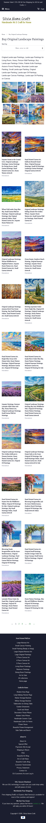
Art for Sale (23, 675)
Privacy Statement (23, 768)
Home (3, 34)
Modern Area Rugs (23, 692)
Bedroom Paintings (23, 669)
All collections (23, 678)
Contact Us (23, 771)
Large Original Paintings (23, 654)
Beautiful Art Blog (23, 756)
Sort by (4, 44)
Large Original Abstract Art (23, 652)
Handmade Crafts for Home (23, 721)
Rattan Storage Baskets (23, 698)
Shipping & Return (23, 750)
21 (30, 624)
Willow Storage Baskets (23, 701)
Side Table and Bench (23, 730)
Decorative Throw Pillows (23, 712)
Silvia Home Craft (29, 813)
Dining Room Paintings (23, 672)
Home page (23, 681)
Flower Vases (23, 724)
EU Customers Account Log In (23, 773)
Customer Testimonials (23, 765)
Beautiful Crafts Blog (23, 762)
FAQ (23, 753)
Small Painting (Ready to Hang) (23, 649)
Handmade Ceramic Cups (23, 718)
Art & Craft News (23, 759)
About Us (23, 741)
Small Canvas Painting (23, 646)
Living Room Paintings (23, 666)
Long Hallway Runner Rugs (23, 695)
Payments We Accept (23, 747)
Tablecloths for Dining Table (23, 704)
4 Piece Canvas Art (23, 660)
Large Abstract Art (23, 643)
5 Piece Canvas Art (23, 663)
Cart (42, 9)
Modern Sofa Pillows (23, 715)
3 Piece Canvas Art (23, 657)
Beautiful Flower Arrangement (23, 727)
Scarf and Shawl (23, 710)
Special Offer (23, 744)
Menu (7, 9)
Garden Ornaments (23, 707)
